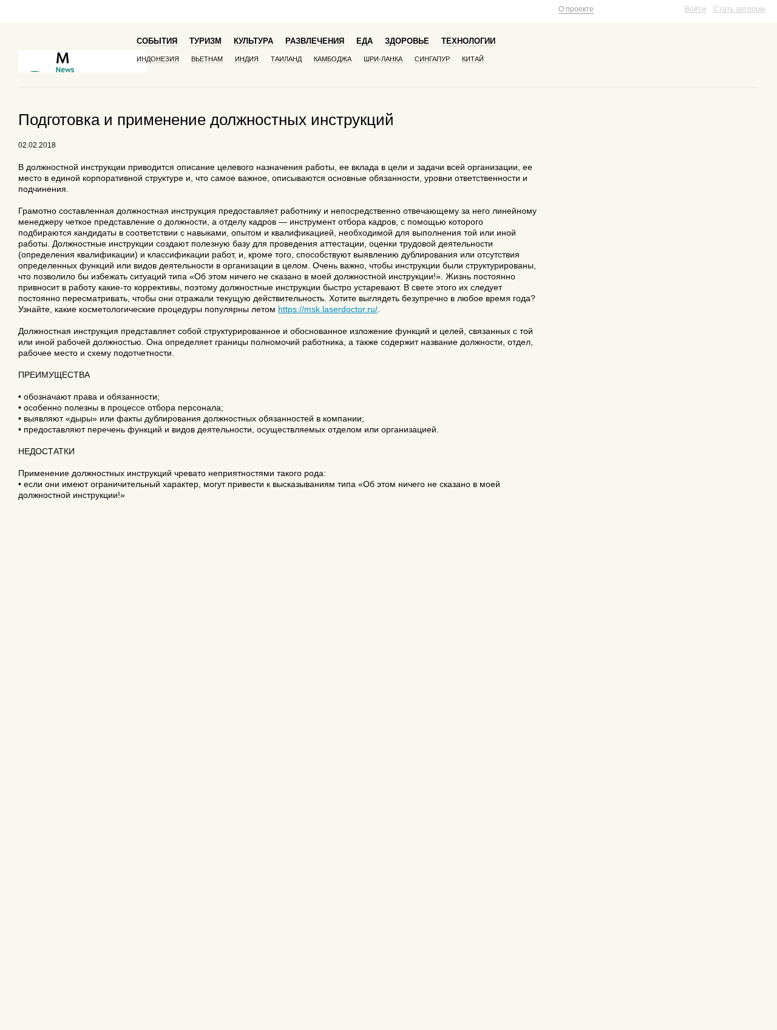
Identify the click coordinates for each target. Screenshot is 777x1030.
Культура (253, 41)
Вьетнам (207, 59)
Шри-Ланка (383, 59)
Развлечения (314, 41)
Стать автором (739, 9)
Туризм (205, 41)
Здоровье (407, 41)
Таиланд (286, 59)
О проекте (576, 9)
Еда (364, 41)
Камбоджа (332, 59)
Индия (247, 59)
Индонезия (158, 59)
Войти (695, 9)
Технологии (468, 41)
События (157, 41)
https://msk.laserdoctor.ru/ (328, 309)
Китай (473, 59)
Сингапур (432, 59)
